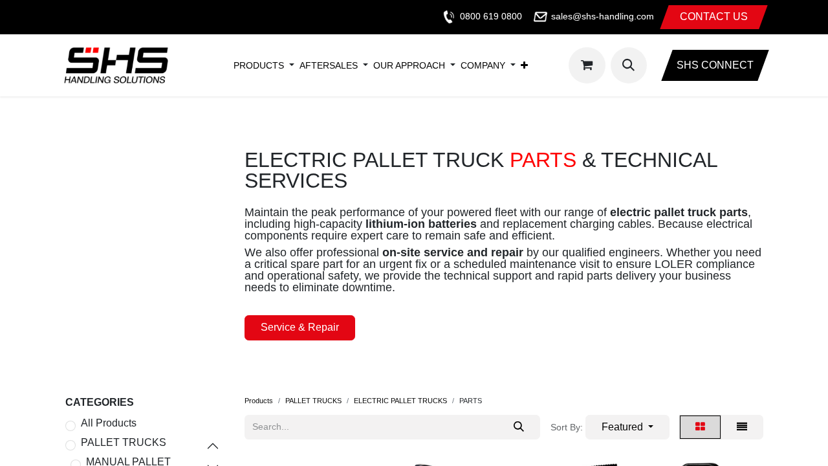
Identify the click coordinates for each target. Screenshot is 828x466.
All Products (108, 423)
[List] (742, 427)
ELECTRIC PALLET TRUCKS (400, 401)
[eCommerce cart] (587, 65)
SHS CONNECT (715, 65)
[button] (629, 65)
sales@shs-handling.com (602, 16)
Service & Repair (300, 327)
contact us (714, 16)
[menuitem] (258, 65)
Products (259, 401)
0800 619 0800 (491, 16)
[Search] (518, 427)
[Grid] (700, 427)
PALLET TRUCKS (123, 443)
